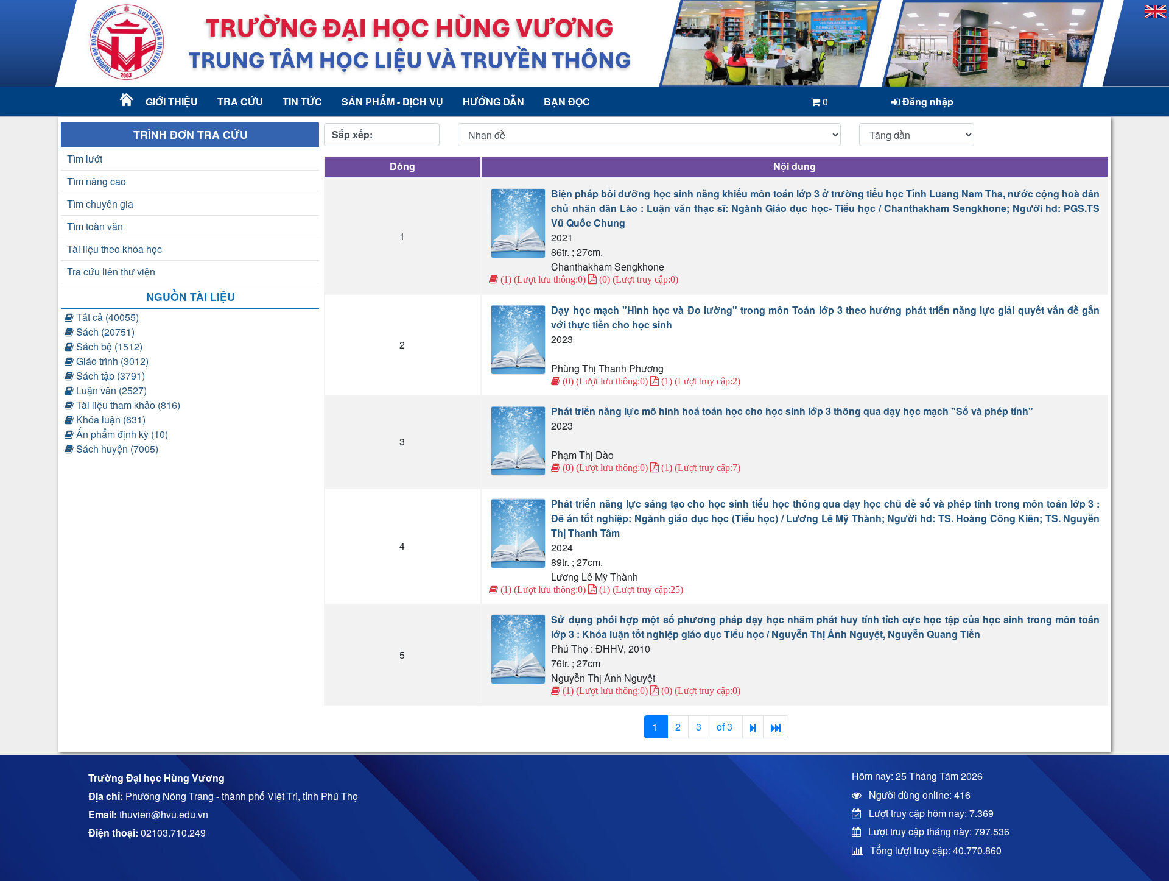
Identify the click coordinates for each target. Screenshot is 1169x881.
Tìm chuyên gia (100, 204)
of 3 (726, 727)
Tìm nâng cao (96, 181)
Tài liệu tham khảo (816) (127, 405)
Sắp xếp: (352, 134)
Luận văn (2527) (110, 390)
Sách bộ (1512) (108, 346)
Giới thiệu (172, 101)
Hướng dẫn (493, 101)
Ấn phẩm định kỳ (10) (121, 434)
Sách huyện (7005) (116, 449)
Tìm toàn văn (95, 226)
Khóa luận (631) (110, 419)
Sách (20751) (104, 332)
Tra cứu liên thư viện (111, 271)
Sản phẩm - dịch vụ (391, 101)
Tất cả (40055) (106, 317)
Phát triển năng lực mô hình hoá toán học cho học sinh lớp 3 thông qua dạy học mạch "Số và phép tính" (792, 411)
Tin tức (302, 101)
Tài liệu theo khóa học (114, 249)
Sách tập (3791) (109, 376)
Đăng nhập (926, 101)
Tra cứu (240, 101)
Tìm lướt (84, 159)
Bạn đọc (567, 101)
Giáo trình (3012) (111, 361)
